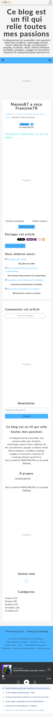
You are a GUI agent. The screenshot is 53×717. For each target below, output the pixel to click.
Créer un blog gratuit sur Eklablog (17, 642)
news (8, 117)
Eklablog (44, 631)
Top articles (33, 642)
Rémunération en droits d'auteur (35, 645)
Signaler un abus (10, 645)
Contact (42, 642)
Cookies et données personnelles (24, 648)
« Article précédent (14, 221)
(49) (11, 601)
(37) (11, 605)
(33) (12, 608)
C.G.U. (20, 645)
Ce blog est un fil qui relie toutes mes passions (26, 23)
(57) (11, 598)
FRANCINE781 (28, 460)
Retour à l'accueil (26, 227)
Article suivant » (40, 221)
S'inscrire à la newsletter (15, 246)
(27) (11, 611)
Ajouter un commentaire (25, 316)
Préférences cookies (43, 648)
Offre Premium (7, 648)
